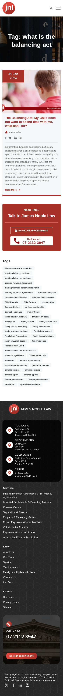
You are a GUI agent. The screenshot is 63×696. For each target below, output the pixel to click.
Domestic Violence (13, 312)
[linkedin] (20, 686)
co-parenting (48, 302)
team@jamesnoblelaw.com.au (39, 680)
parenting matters (41, 365)
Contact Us (9, 577)
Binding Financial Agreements (19, 292)
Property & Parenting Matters (20, 517)
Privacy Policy (11, 602)
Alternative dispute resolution (18, 268)
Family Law (10, 322)
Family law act (27, 322)
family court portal (40, 317)
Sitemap (7, 607)
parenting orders (32, 370)
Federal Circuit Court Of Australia (20, 351)
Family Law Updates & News (19, 572)
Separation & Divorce (15, 512)
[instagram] (27, 686)
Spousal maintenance (30, 384)
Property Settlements (38, 380)
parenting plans (31, 375)
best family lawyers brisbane (18, 278)
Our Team (9, 557)
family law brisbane (41, 326)
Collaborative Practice (15, 527)
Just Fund (8, 582)
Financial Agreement (14, 355)
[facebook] (14, 686)
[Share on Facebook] (5, 138)
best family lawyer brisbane (17, 273)
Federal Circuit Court (14, 346)
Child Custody (11, 302)
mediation (9, 360)
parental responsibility (30, 360)
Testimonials (10, 567)
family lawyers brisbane (15, 341)
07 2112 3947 (21, 636)
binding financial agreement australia (22, 288)
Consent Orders (12, 307)
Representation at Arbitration (19, 532)
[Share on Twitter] (10, 138)
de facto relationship (34, 307)
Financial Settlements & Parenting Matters (27, 502)
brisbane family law (47, 292)
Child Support (30, 302)
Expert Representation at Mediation (23, 522)
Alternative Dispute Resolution (20, 537)
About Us (8, 552)
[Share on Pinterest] (20, 138)
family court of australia (16, 317)
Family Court (33, 312)
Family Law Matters (42, 331)
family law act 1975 (48, 322)
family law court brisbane (16, 331)
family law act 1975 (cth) (16, 326)
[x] (7, 686)
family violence (39, 341)
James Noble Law (37, 355)
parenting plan (11, 375)
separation (10, 384)
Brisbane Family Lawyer (16, 297)
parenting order (12, 370)
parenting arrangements (16, 365)
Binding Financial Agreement (18, 283)
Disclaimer (9, 597)
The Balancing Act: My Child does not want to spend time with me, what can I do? (30, 122)
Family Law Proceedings (16, 336)
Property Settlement (14, 380)
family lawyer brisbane (43, 336)
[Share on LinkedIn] (15, 138)
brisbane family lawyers (43, 297)
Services (8, 562)
